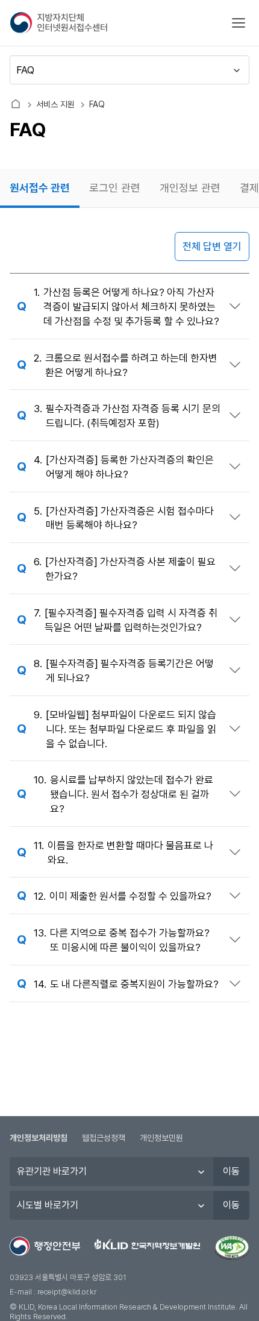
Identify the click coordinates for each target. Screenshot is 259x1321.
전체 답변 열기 (212, 246)
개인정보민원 (161, 1138)
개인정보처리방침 (38, 1138)
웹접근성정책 (103, 1138)
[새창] (231, 1248)
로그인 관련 (114, 187)
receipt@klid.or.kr (66, 1291)
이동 (231, 1171)
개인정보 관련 (190, 187)
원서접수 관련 (40, 187)
